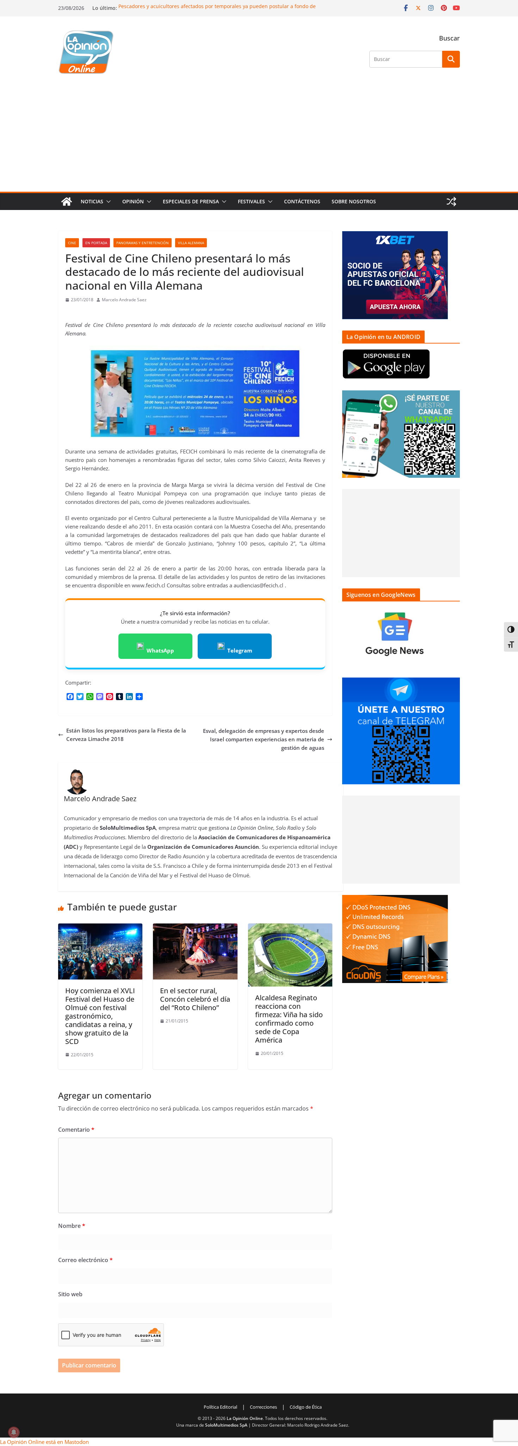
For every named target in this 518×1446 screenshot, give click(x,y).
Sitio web (70, 1294)
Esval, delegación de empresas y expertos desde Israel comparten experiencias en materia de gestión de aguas (263, 739)
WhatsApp (160, 650)
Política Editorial (220, 1407)
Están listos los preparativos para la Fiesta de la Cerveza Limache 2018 (126, 734)
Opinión (133, 201)
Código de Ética (306, 1407)
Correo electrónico (85, 1260)
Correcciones (263, 1407)
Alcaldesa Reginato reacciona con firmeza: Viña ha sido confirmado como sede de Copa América (289, 1019)
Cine (72, 242)
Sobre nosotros (354, 201)
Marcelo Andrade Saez (124, 300)
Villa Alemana (191, 242)
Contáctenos (302, 201)
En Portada (96, 242)
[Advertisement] (259, 138)
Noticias (92, 201)
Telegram (239, 650)
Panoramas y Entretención (142, 242)
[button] (107, 201)
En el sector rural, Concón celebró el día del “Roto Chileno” (195, 999)
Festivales (251, 201)
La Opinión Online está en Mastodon (44, 1441)
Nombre (71, 1226)
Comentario (76, 1129)
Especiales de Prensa (191, 201)
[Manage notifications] (13, 1432)
